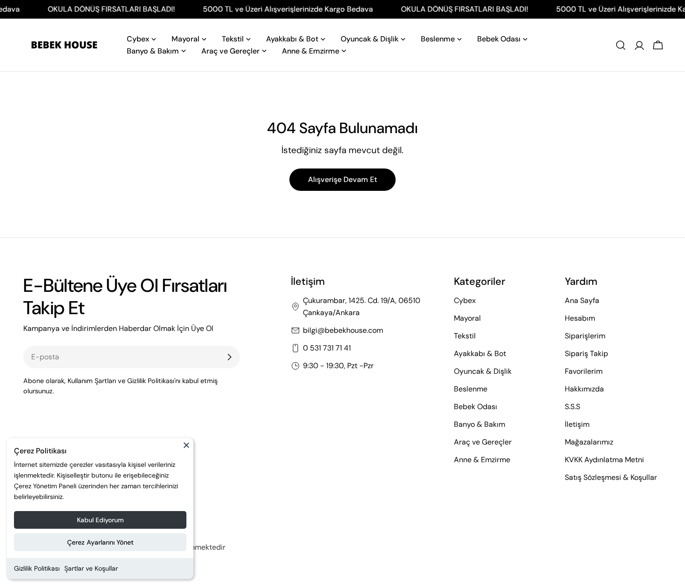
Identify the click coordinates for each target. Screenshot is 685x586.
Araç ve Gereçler (483, 442)
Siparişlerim (585, 336)
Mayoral (467, 318)
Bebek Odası (475, 406)
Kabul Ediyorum (100, 520)
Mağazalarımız (589, 442)
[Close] (186, 449)
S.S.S (572, 406)
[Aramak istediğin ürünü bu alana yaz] (620, 45)
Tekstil (465, 336)
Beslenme (470, 389)
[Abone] (229, 357)
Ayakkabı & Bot (480, 353)
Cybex (465, 300)
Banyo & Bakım (479, 424)
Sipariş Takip (586, 353)
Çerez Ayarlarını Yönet (100, 542)
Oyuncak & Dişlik (483, 371)
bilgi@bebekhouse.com (343, 330)
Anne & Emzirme (482, 460)
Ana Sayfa (582, 300)
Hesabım (580, 318)
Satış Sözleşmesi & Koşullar (611, 477)
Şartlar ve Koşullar (91, 568)
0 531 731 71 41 (327, 348)
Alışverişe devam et (342, 179)
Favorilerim (584, 371)
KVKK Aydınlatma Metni (604, 460)
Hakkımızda (584, 389)
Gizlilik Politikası (37, 568)
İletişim (577, 424)
